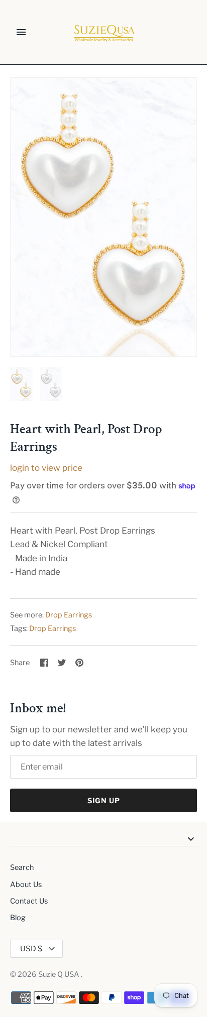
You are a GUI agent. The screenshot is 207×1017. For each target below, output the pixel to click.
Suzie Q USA (59, 974)
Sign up (103, 800)
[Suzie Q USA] (103, 32)
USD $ (31, 948)
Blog (18, 917)
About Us (26, 884)
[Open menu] (21, 32)
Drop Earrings (68, 614)
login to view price (46, 468)
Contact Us (29, 901)
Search (22, 867)
